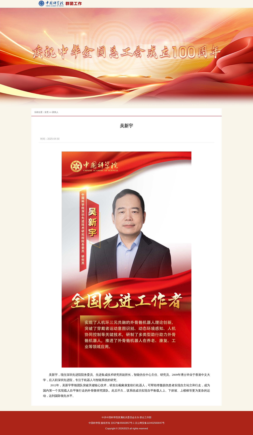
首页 (47, 112)
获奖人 (55, 112)
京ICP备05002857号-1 (122, 423)
